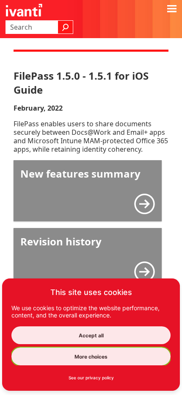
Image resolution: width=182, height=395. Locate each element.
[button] (65, 27)
